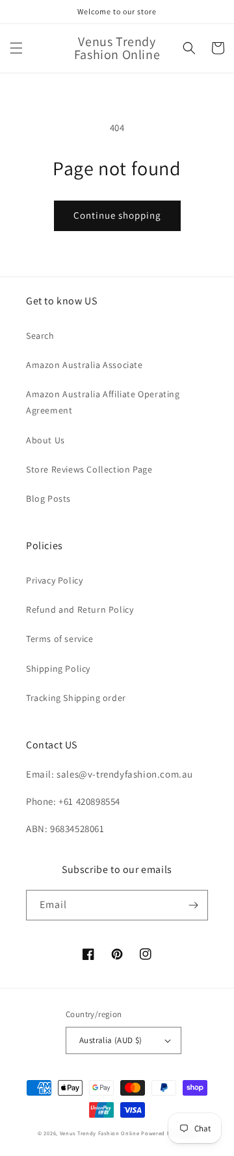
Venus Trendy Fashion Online (100, 1133)
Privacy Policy (54, 580)
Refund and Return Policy (79, 609)
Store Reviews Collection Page (89, 469)
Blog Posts (48, 498)
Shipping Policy (58, 668)
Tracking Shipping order (76, 698)
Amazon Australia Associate (84, 365)
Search (40, 335)
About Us (45, 440)
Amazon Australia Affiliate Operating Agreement (103, 402)
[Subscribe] (193, 905)
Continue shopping (117, 215)
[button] (16, 48)
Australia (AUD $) (110, 1040)
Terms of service (60, 639)
